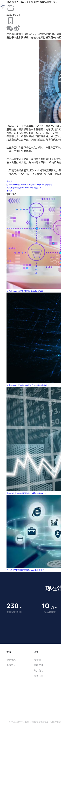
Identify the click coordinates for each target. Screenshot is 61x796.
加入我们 (38, 670)
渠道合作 (38, 675)
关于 (36, 652)
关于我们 (38, 659)
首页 (32, 6)
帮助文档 (11, 659)
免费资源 (11, 665)
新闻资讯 (38, 665)
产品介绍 (44, 6)
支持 (9, 652)
